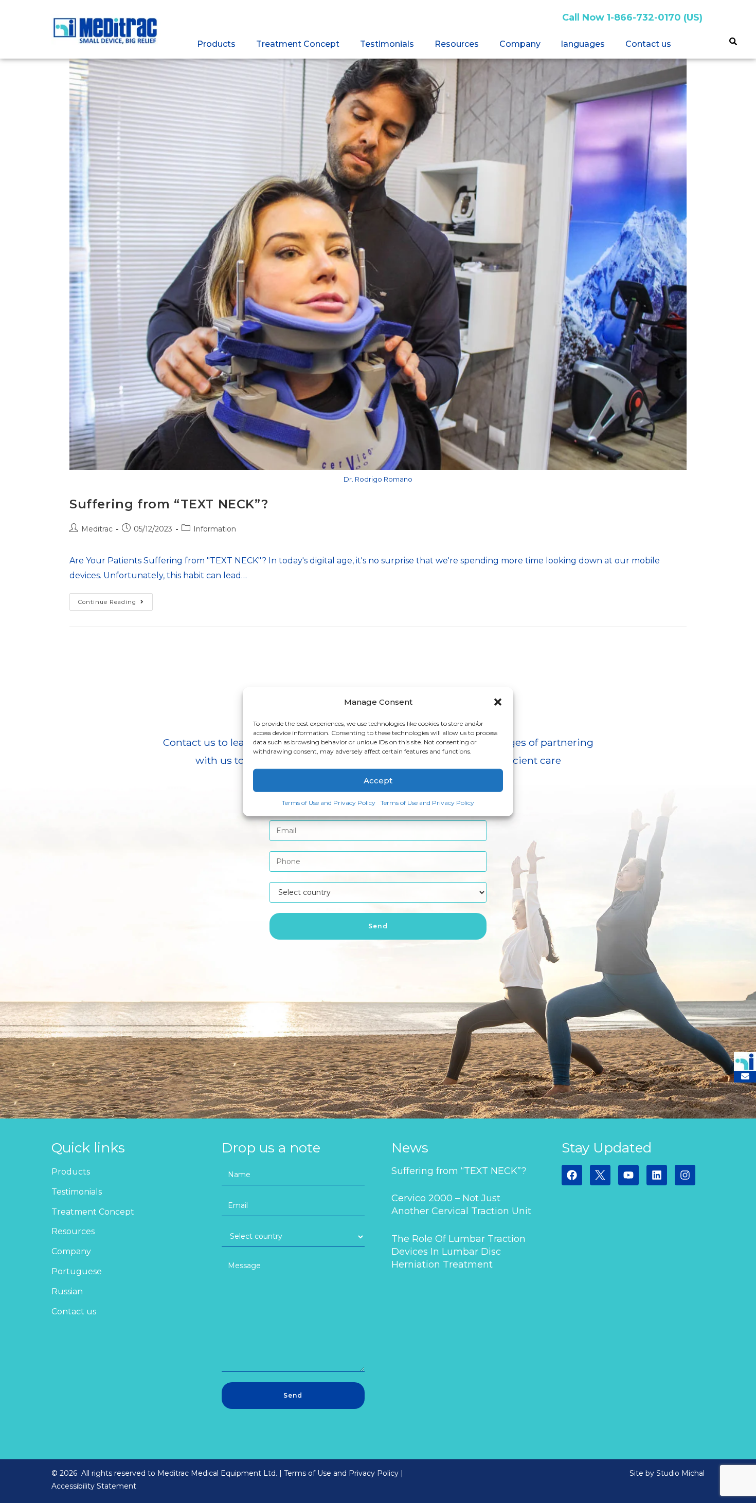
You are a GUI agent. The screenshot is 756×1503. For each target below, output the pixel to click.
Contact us (648, 44)
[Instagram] (685, 1175)
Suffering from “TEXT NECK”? (168, 504)
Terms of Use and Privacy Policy (328, 803)
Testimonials (387, 44)
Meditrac (97, 529)
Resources (457, 44)
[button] (498, 701)
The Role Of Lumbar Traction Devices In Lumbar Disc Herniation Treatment (458, 1251)
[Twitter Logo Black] (600, 1175)
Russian (67, 1291)
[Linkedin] (656, 1175)
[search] (733, 43)
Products (216, 44)
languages (583, 44)
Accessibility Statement (93, 1486)
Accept (378, 780)
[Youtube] (628, 1175)
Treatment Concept (297, 44)
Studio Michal (680, 1473)
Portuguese (76, 1271)
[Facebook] (572, 1175)
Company (520, 44)
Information (214, 529)
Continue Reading (115, 599)
